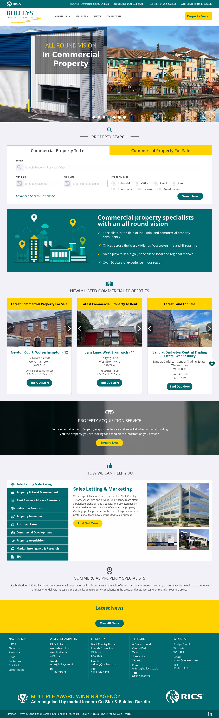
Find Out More (39, 383)
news (97, 16)
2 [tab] (99, 117)
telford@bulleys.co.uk (145, 682)
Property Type (119, 176)
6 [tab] (119, 117)
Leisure (148, 189)
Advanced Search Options (33, 196)
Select (19, 160)
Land (181, 183)
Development (172, 189)
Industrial (124, 183)
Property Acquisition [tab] (31, 540)
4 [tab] (109, 117)
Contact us (15, 674)
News (12, 670)
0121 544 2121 (135, 3)
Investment (125, 189)
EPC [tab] (19, 556)
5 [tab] (114, 117)
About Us (14, 661)
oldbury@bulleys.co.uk (104, 678)
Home (12, 657)
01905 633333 (204, 3)
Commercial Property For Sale (160, 150)
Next (213, 115)
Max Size (69, 176)
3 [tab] (104, 117)
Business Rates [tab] (27, 524)
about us (61, 16)
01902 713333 (101, 3)
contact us (113, 16)
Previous (204, 115)
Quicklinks (15, 679)
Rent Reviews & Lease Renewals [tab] (38, 500)
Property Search (198, 16)
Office (145, 183)
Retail (163, 183)
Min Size (21, 176)
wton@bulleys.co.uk (61, 678)
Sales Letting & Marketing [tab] (34, 484)
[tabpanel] (109, 73)
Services (13, 666)
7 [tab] (124, 117)
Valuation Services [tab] (29, 508)
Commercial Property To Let (58, 150)
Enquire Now (109, 442)
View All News (109, 637)
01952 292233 (168, 3)
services (80, 16)
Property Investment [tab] (31, 516)
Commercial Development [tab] (34, 532)
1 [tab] (93, 117)
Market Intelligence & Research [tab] (38, 548)
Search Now (190, 196)
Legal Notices (16, 683)
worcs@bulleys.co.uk (185, 674)
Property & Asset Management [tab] (37, 492)
